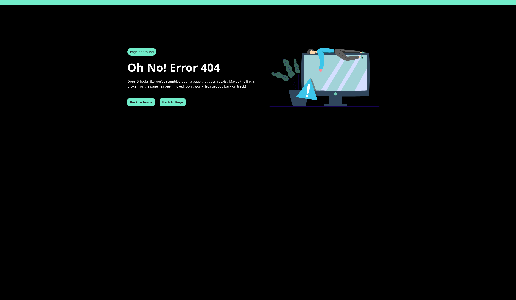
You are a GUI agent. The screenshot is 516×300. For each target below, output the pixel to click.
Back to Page (172, 102)
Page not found (142, 52)
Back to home (141, 102)
